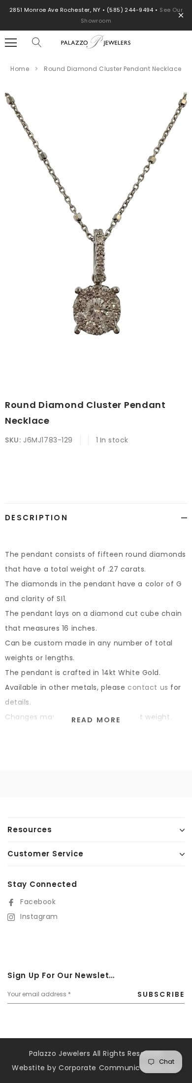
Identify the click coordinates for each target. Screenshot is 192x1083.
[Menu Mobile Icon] (11, 43)
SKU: (13, 440)
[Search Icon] (37, 43)
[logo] (96, 46)
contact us (148, 687)
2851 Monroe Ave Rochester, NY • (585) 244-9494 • (84, 10)
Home (19, 69)
